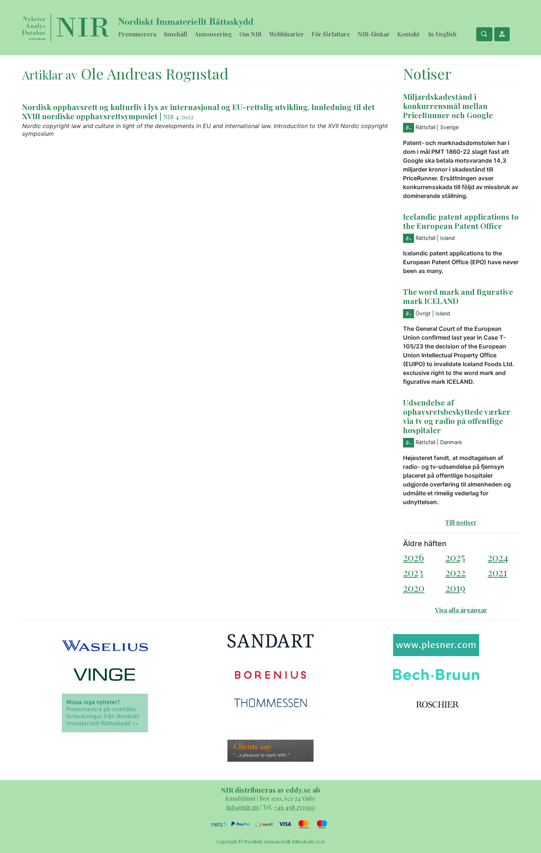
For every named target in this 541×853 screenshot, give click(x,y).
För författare (330, 34)
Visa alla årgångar (461, 610)
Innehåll (175, 34)
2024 (498, 557)
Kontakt (408, 34)
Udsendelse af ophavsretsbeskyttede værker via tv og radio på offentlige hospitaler (456, 416)
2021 (497, 572)
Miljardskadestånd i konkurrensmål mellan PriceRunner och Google (448, 105)
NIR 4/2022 (178, 117)
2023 (413, 572)
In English (442, 34)
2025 (455, 557)
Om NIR (250, 34)
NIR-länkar (373, 34)
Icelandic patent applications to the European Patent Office (461, 221)
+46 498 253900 (294, 807)
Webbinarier (286, 34)
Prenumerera (137, 34)
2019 (455, 587)
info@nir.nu (242, 807)
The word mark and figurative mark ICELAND (458, 296)
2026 (413, 557)
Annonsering (213, 34)
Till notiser (461, 522)
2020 (413, 587)
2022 (455, 572)
